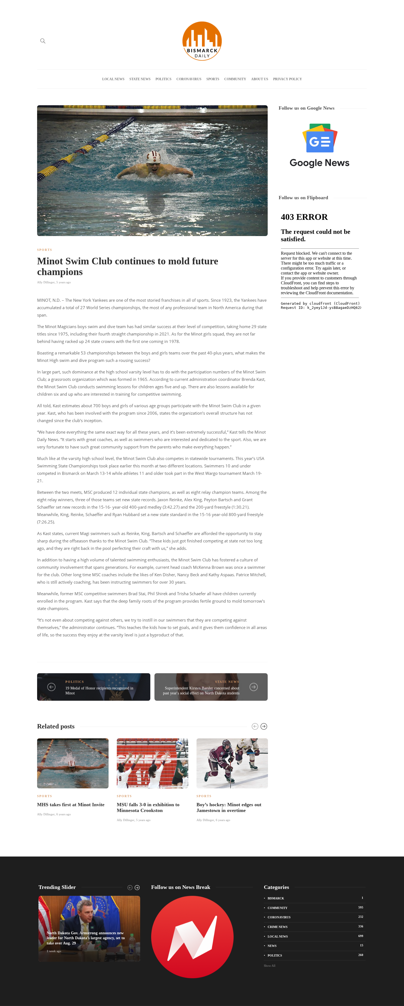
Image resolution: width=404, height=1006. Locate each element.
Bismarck (315, 898)
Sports (212, 79)
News (315, 945)
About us (78, 6)
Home (41, 6)
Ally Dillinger (46, 282)
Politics (163, 79)
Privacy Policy (129, 6)
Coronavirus (188, 79)
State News (140, 79)
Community (235, 79)
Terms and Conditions (161, 6)
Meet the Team (102, 6)
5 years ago (63, 282)
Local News (113, 79)
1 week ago (54, 951)
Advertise (58, 6)
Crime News (315, 927)
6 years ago (63, 814)
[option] (73, 776)
